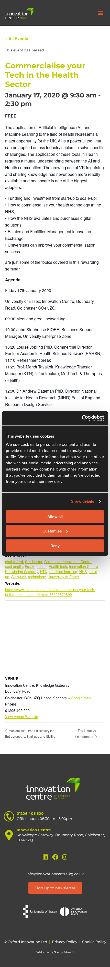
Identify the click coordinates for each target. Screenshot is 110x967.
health (42, 566)
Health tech (58, 566)
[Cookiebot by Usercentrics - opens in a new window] (81, 418)
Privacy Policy (64, 941)
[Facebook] (55, 857)
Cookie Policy (94, 941)
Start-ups (18, 576)
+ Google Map (79, 697)
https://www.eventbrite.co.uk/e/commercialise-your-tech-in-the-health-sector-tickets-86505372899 (50, 592)
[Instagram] (65, 857)
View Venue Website (21, 716)
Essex (30, 566)
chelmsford (14, 561)
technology (37, 576)
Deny (55, 546)
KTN (43, 571)
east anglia (14, 566)
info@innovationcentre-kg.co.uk (55, 874)
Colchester (33, 561)
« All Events (16, 38)
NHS (83, 571)
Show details (82, 501)
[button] (100, 13)
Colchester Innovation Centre (68, 561)
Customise (52, 531)
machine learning (63, 571)
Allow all (55, 516)
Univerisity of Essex (63, 576)
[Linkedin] (45, 857)
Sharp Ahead (64, 952)
